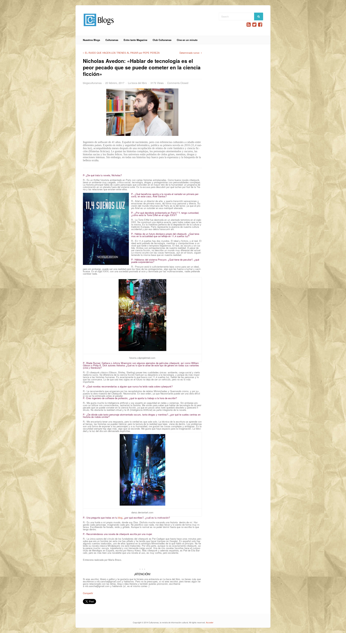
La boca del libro (137, 83)
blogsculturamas (92, 83)
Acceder (209, 622)
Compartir (88, 593)
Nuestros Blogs (91, 40)
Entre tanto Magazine (135, 40)
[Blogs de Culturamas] (98, 27)
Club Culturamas (162, 40)
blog (120, 517)
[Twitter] (254, 24)
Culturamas (111, 40)
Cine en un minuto (187, 40)
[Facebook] (260, 24)
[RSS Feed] (249, 24)
